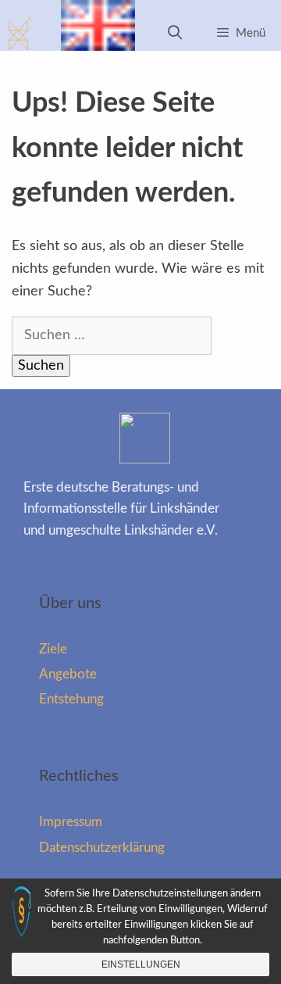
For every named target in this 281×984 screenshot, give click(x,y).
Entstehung (71, 699)
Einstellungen (140, 964)
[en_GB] (98, 33)
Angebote (68, 674)
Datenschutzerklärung (102, 847)
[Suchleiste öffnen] (175, 33)
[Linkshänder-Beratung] (21, 33)
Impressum (70, 821)
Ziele (53, 649)
